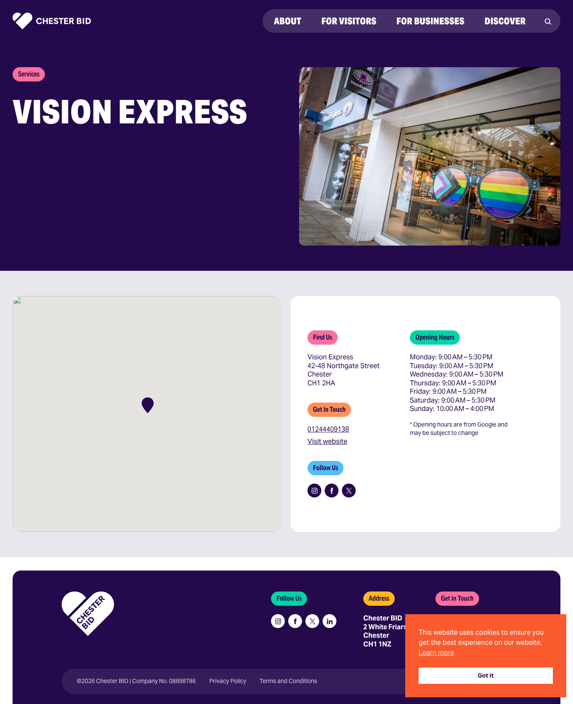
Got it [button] (486, 675)
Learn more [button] (436, 652)
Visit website (327, 441)
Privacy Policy (227, 681)
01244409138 (328, 429)
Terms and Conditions (288, 681)
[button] (147, 405)
